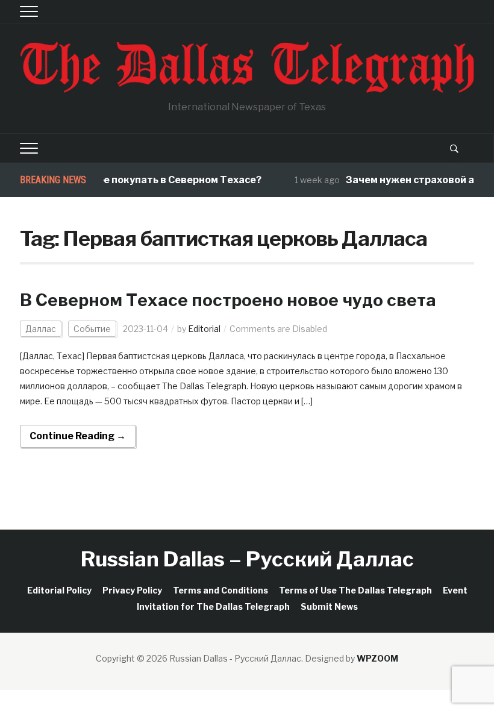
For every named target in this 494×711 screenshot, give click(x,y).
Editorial (204, 329)
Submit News (329, 606)
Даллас (40, 329)
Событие (92, 329)
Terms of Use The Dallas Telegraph (355, 590)
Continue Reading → (78, 436)
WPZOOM (377, 658)
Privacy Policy (132, 590)
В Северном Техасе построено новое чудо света (228, 300)
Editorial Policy (59, 590)
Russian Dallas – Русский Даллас (247, 559)
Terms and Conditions (220, 590)
